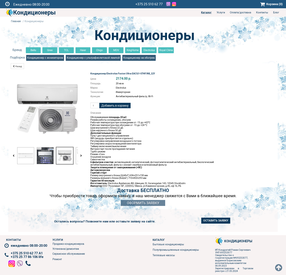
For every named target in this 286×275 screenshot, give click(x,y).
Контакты (262, 12)
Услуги (221, 12)
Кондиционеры (34, 12)
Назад (18, 66)
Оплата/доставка (240, 12)
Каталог (206, 12)
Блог (276, 12)
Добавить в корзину (115, 105)
